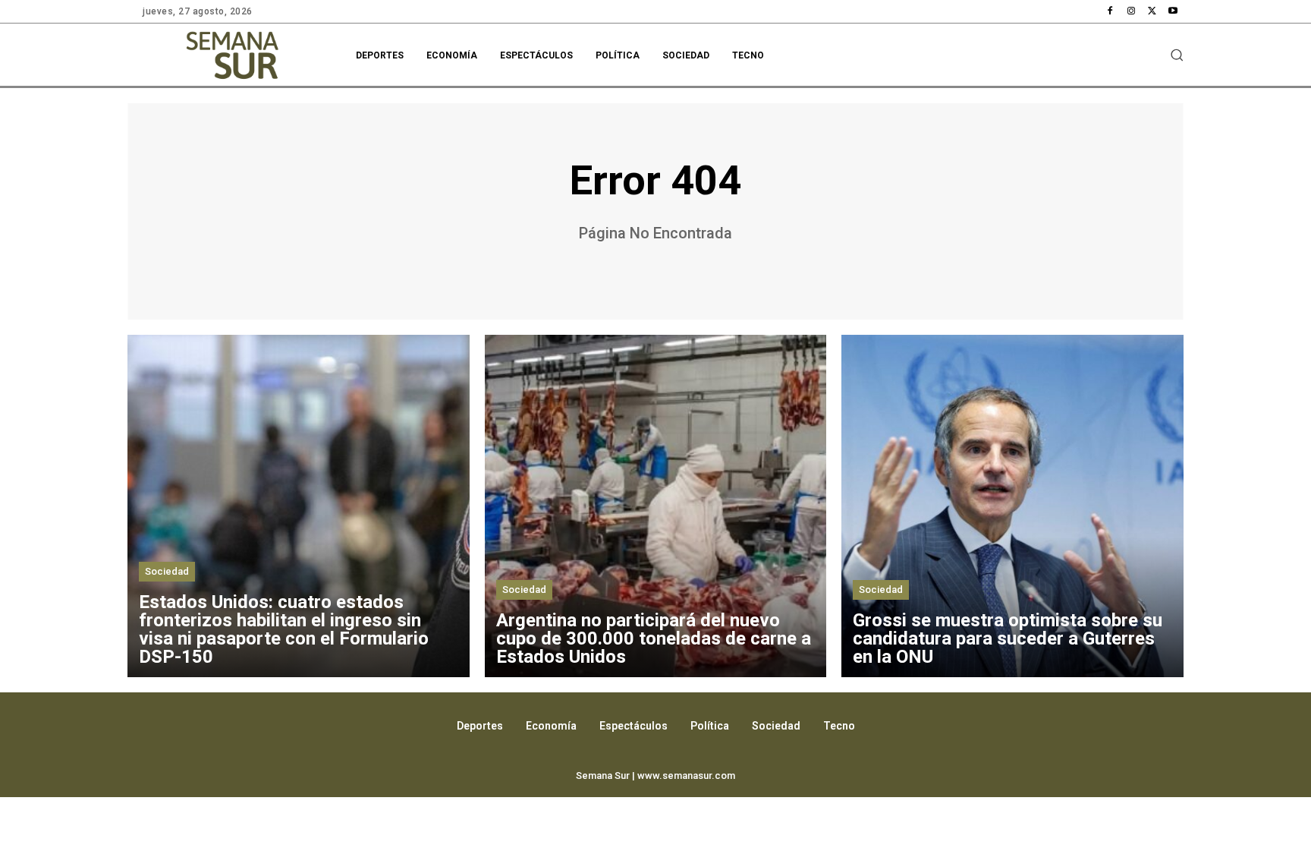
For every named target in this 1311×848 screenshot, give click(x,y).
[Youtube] (1173, 11)
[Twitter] (1152, 11)
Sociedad (167, 571)
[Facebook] (1110, 11)
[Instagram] (1131, 11)
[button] (1177, 54)
